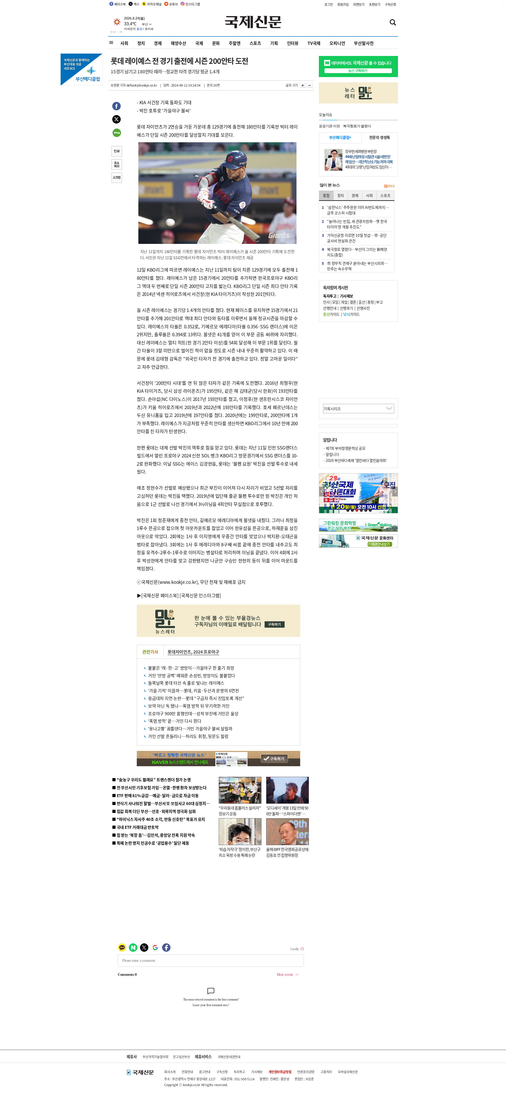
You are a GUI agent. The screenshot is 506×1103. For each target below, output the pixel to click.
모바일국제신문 (348, 1071)
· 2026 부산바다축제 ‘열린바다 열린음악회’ (355, 460)
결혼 (353, 302)
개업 (344, 302)
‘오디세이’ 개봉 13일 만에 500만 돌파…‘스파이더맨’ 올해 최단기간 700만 (287, 813)
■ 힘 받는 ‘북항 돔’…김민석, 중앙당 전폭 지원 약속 (153, 835)
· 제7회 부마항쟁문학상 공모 (344, 448)
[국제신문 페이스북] (160, 595)
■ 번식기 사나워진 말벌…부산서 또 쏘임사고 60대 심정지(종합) (164, 803)
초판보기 (374, 4)
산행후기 (346, 308)
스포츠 (255, 43)
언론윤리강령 (305, 1071)
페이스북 (120, 4)
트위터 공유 (116, 120)
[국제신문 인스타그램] (200, 595)
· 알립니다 (331, 454)
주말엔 (234, 43)
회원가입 (343, 4)
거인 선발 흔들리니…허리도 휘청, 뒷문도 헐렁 (188, 736)
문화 (216, 43)
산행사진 (363, 308)
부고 (379, 302)
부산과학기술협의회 (155, 1056)
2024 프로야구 (206, 651)
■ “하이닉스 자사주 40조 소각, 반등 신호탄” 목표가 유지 (158, 819)
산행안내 (329, 308)
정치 (141, 43)
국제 (199, 43)
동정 (370, 302)
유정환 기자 (118, 85)
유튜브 (173, 4)
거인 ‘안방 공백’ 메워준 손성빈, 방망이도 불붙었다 (191, 675)
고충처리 (326, 1071)
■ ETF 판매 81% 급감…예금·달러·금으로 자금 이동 (155, 795)
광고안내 (204, 1071)
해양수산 (178, 43)
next (395, 491)
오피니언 (337, 43)
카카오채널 (154, 4)
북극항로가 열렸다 (357, 126)
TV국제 (314, 43)
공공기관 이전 (329, 126)
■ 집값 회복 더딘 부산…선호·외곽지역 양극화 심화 (154, 811)
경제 (158, 43)
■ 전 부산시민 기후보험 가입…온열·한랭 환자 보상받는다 (159, 787)
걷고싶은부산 (181, 1056)
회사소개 (170, 1071)
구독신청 (390, 4)
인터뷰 (293, 43)
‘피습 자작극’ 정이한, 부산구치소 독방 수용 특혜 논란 (239, 852)
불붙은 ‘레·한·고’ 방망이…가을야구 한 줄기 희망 (191, 668)
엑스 (136, 4)
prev (322, 491)
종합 (326, 195)
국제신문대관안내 (229, 1056)
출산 (361, 302)
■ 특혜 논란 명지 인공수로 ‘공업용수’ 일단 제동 (150, 843)
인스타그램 (193, 4)
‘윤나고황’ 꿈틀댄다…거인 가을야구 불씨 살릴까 (190, 728)
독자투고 (239, 1071)
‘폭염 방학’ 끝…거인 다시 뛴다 (174, 721)
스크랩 (116, 178)
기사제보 (256, 1071)
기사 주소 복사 (116, 165)
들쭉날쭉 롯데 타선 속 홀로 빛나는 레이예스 (186, 683)
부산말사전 (363, 43)
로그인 (328, 4)
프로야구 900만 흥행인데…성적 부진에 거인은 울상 (193, 713)
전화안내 (187, 1071)
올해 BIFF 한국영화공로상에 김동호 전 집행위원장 (287, 852)
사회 (124, 43)
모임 (335, 302)
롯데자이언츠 (179, 651)
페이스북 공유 (116, 107)
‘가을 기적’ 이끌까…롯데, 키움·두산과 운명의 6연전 (193, 690)
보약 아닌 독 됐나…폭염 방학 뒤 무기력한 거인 (189, 706)
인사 (326, 302)
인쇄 (116, 152)
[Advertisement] (358, 360)
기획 (274, 43)
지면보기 (358, 4)
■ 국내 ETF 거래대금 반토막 (135, 827)
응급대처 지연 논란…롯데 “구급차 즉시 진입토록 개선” (196, 698)
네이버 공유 (116, 133)
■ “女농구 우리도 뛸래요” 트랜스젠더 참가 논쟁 (151, 779)
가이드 (331, 314)
